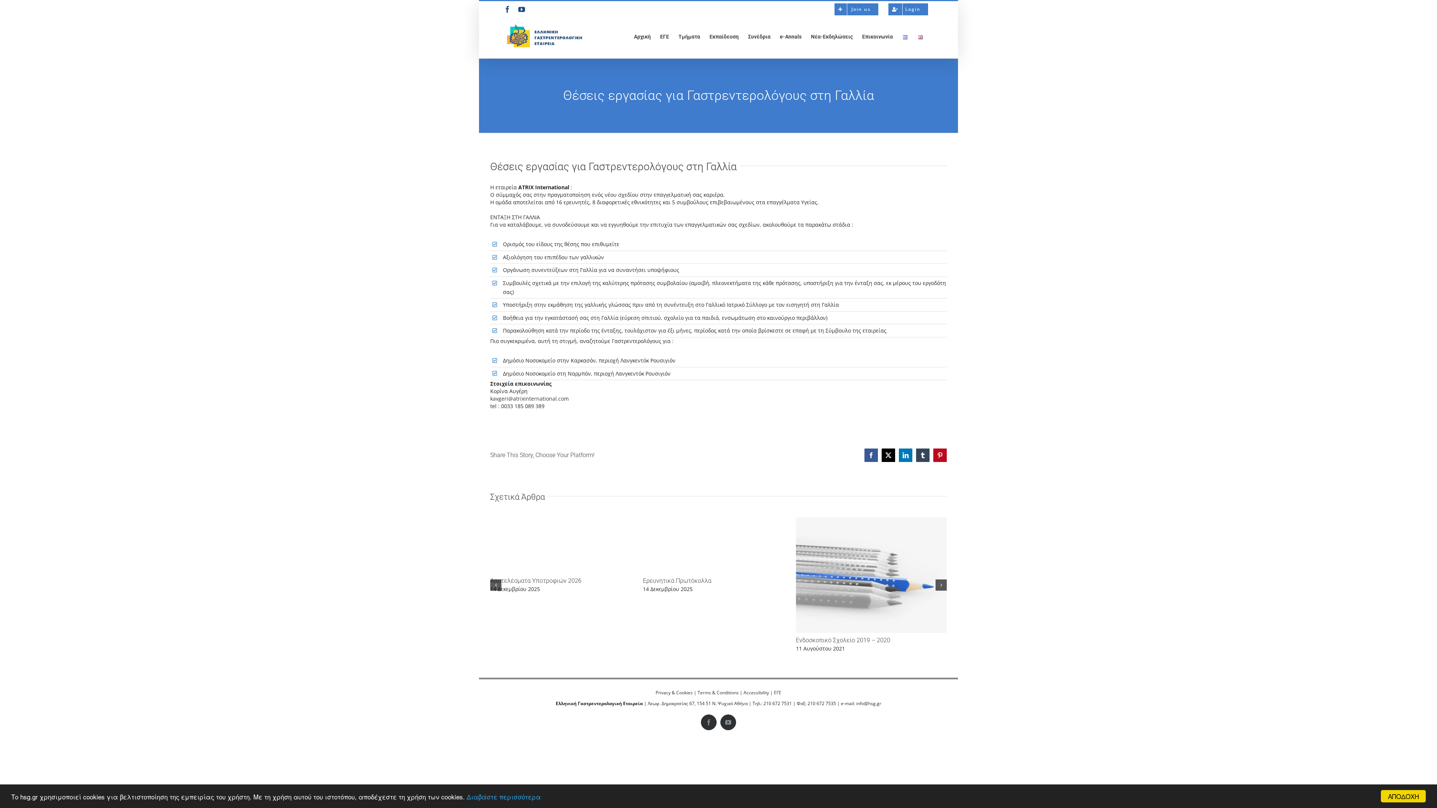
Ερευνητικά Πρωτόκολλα (677, 580)
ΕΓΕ (777, 692)
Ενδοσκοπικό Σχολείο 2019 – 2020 (843, 640)
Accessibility (756, 692)
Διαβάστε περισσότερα (504, 796)
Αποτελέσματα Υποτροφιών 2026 (536, 580)
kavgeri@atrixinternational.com (529, 398)
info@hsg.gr (868, 703)
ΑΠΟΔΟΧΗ (1403, 796)
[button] (495, 585)
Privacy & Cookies (674, 692)
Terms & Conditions (718, 692)
